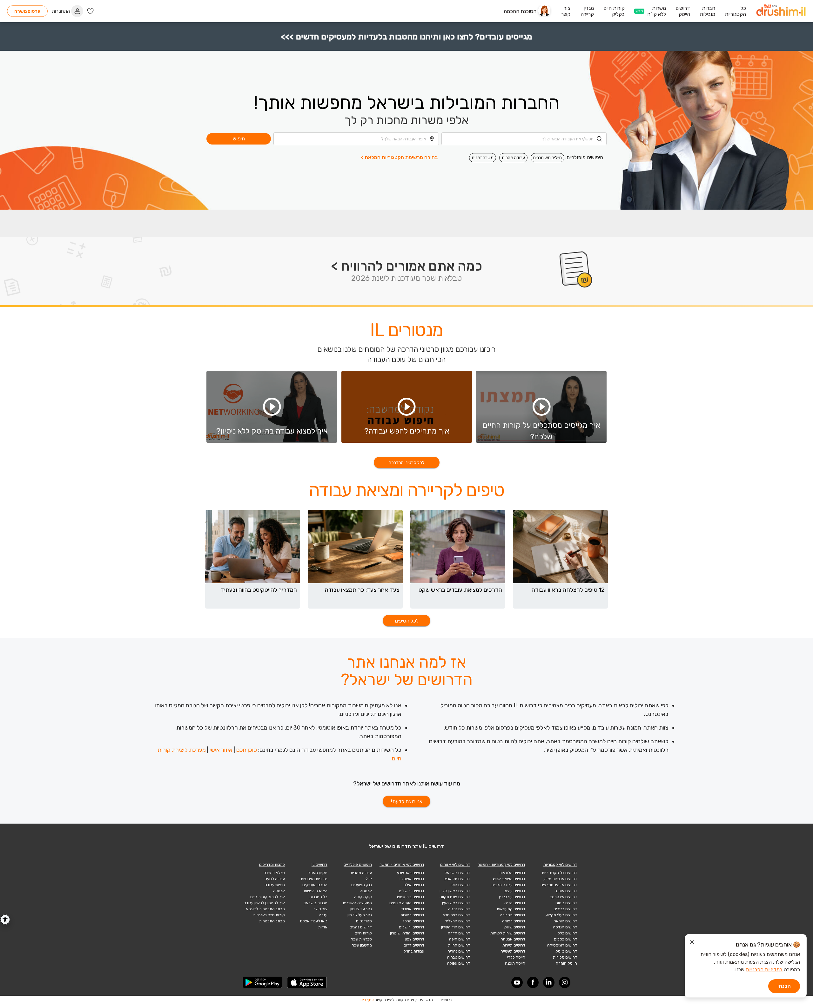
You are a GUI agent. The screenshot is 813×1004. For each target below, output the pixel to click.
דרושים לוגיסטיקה (562, 945)
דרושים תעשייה (513, 951)
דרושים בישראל (457, 873)
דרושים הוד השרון (455, 927)
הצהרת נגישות (315, 891)
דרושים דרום (414, 945)
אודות (322, 927)
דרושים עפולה (458, 963)
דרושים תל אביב (457, 879)
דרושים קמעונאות (511, 909)
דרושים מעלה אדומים (406, 903)
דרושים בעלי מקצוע (561, 915)
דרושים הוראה (565, 921)
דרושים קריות (459, 945)
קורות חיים (363, 933)
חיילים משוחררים (547, 157)
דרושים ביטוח (566, 903)
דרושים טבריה (458, 957)
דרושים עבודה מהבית (508, 885)
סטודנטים (364, 921)
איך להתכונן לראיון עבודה (264, 903)
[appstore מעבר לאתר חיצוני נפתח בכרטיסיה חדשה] (307, 982)
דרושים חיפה (459, 939)
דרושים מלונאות (512, 873)
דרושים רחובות (412, 915)
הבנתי (784, 986)
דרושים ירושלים (411, 891)
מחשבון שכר (362, 945)
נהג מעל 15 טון (359, 915)
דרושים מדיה (514, 903)
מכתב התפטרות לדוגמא (265, 909)
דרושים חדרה (459, 933)
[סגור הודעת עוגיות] (692, 943)
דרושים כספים (565, 939)
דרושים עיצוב (514, 891)
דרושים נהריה (458, 951)
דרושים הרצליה (457, 921)
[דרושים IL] (781, 11)
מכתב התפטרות (272, 921)
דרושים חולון (460, 885)
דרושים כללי (567, 933)
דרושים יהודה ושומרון (407, 933)
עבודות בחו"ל (414, 951)
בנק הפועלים (361, 885)
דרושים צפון (414, 939)
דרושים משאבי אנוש (509, 879)
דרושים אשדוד (412, 909)
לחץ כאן (367, 1000)
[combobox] (524, 139)
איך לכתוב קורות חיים (267, 897)
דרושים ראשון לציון (455, 891)
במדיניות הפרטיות (764, 970)
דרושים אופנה (565, 891)
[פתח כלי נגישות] (5, 919)
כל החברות (318, 897)
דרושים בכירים (565, 909)
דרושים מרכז (413, 921)
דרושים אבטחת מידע (560, 879)
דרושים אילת (413, 885)
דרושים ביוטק (566, 951)
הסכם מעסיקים (314, 885)
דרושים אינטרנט (563, 897)
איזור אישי (221, 749)
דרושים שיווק (514, 927)
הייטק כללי (516, 957)
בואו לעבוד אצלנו (313, 921)
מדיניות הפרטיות (314, 879)
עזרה (323, 915)
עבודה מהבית (513, 157)
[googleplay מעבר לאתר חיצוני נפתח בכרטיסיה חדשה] (262, 982)
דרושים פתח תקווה (455, 897)
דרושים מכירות (565, 957)
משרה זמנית (483, 157)
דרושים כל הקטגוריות (559, 873)
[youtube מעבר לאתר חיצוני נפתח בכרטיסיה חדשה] (517, 982)
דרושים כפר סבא (456, 915)
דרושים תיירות (513, 945)
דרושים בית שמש (410, 897)
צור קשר (320, 909)
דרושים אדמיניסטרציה (559, 885)
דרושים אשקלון (412, 879)
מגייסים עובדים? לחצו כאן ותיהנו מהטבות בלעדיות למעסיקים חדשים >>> (406, 36)
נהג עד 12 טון (361, 909)
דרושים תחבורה (512, 915)
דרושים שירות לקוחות (507, 933)
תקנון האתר (317, 873)
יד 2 (369, 879)
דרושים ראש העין (456, 903)
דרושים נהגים (361, 927)
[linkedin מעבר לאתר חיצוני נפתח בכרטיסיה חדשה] (548, 982)
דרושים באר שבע (410, 873)
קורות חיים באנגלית (269, 915)
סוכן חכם (246, 749)
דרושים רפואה (513, 921)
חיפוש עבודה (275, 885)
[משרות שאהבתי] (90, 11)
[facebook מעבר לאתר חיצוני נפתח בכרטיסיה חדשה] (533, 982)
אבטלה (279, 891)
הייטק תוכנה (515, 963)
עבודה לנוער (275, 879)
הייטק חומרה (566, 963)
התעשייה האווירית (357, 903)
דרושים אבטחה (513, 939)
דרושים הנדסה (565, 927)
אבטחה (366, 891)
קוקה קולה (363, 897)
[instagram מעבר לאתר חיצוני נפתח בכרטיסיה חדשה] (564, 982)
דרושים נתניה (459, 909)
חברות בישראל (315, 903)
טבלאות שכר (361, 939)
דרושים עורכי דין (512, 897)
